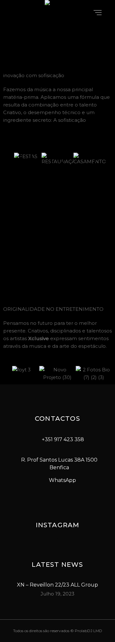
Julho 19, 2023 (57, 594)
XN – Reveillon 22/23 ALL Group (57, 585)
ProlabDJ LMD (88, 630)
